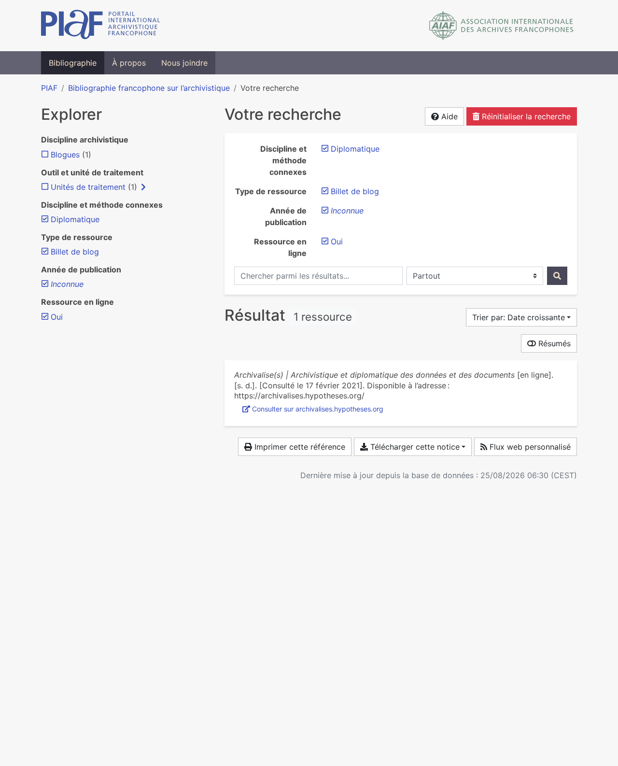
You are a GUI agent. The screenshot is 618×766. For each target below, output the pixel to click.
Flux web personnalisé (529, 447)
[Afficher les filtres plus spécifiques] (143, 187)
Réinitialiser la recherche (525, 116)
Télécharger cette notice (414, 447)
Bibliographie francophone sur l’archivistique (149, 88)
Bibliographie (73, 63)
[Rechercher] (557, 276)
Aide (448, 116)
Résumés (553, 343)
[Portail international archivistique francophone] (100, 26)
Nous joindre (184, 63)
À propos (129, 63)
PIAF (49, 88)
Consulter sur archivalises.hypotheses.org (317, 409)
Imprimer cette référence (298, 447)
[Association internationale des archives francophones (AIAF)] (501, 26)
